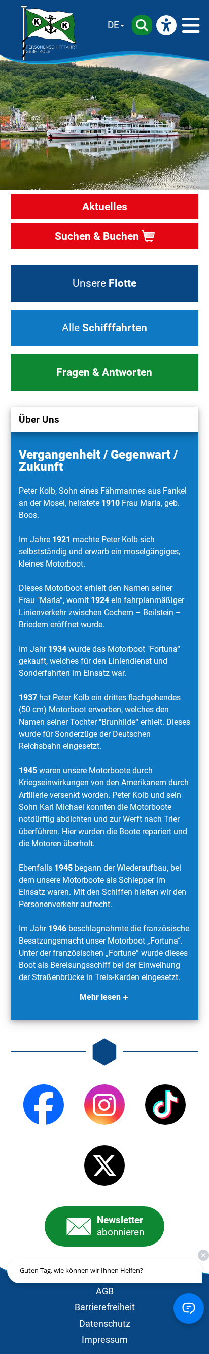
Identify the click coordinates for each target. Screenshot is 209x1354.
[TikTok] (165, 1104)
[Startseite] (49, 33)
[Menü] (191, 25)
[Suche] (142, 25)
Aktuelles (104, 207)
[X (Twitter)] (104, 1165)
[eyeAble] (166, 25)
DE (113, 25)
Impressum (105, 1340)
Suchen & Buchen (97, 236)
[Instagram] (104, 1104)
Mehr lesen (100, 997)
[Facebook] (43, 1104)
